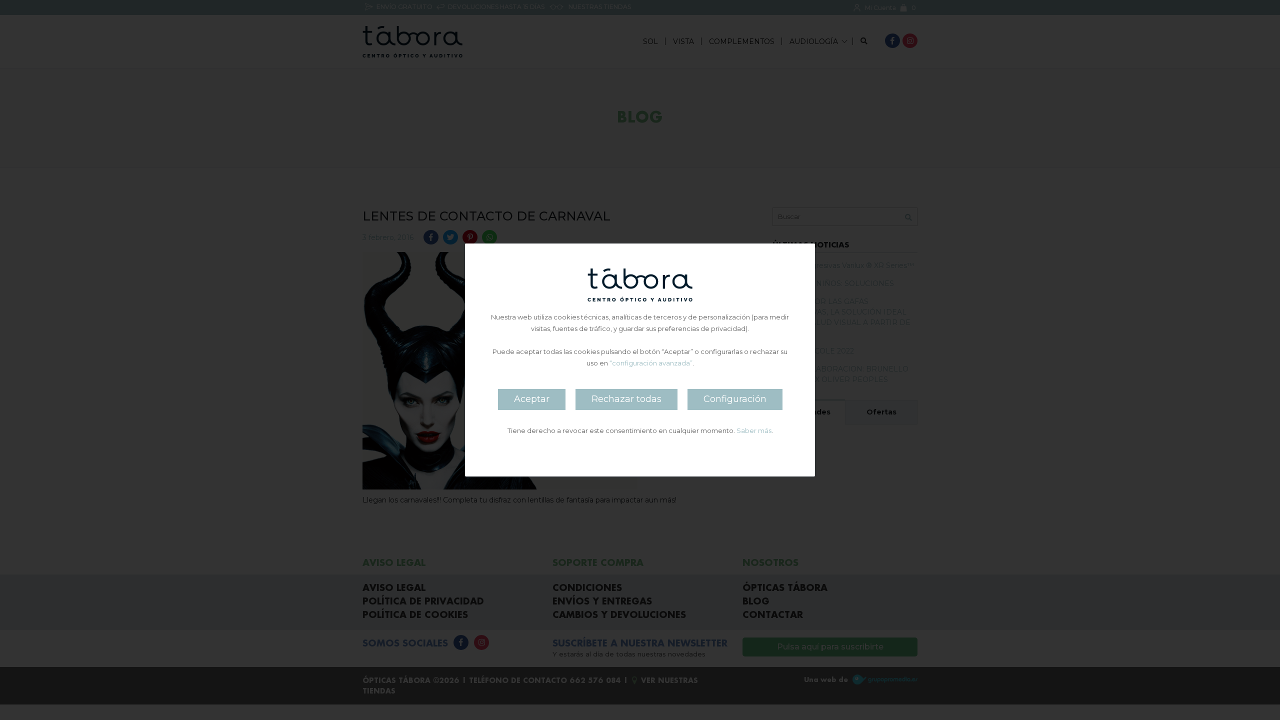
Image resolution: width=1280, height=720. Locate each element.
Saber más (754, 430)
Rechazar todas (627, 399)
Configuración (735, 399)
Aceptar (532, 399)
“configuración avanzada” (651, 363)
